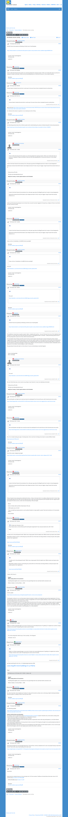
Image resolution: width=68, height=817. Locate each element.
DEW (13, 620)
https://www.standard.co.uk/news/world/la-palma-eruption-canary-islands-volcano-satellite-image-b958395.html (29, 50)
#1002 (59, 70)
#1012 (59, 364)
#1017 (59, 521)
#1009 (59, 252)
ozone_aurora (18, 82)
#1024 (59, 743)
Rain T (58, 4)
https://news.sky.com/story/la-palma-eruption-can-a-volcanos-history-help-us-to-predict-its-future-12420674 (29, 127)
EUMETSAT (53, 4)
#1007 (59, 183)
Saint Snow (16, 471)
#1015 (59, 450)
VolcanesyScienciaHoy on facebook (31, 715)
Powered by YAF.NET (39, 815)
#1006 (59, 149)
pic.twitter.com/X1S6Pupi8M (18, 777)
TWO (8, 9)
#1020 (59, 623)
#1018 (59, 553)
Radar (30, 4)
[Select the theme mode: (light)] (59, 9)
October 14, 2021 (20, 779)
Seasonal (43, 4)
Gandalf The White (21, 40)
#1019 (59, 590)
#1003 (59, 85)
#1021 (59, 644)
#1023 (59, 705)
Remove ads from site (10, 28)
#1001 (59, 43)
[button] (11, 9)
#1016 (59, 474)
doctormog (16, 66)
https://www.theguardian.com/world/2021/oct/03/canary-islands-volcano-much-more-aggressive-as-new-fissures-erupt (31, 401)
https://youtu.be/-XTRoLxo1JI (13, 439)
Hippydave (16, 313)
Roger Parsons (19, 550)
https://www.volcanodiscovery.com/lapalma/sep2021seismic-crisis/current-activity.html (24, 594)
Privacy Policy (31, 815)
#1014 (59, 421)
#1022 (59, 690)
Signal (26, 4)
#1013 (59, 396)
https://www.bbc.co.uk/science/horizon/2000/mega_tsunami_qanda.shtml (22, 268)
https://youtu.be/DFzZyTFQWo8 (13, 542)
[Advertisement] (34, 19)
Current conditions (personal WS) (15, 78)
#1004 (59, 95)
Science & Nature (18, 30)
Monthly (38, 4)
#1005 (59, 122)
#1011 (59, 316)
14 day (34, 4)
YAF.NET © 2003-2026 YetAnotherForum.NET (53, 815)
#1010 (59, 287)
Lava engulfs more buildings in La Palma (21, 666)
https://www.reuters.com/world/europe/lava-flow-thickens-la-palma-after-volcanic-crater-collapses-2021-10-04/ (29, 455)
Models (48, 4)
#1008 (59, 221)
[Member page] (61, 4)
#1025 (59, 768)
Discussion (11, 30)
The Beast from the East (19, 143)
